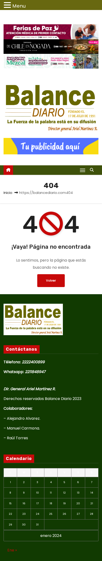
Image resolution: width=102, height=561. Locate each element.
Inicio (8, 192)
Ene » (12, 550)
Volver (51, 280)
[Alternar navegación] (83, 170)
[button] (93, 170)
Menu (19, 6)
